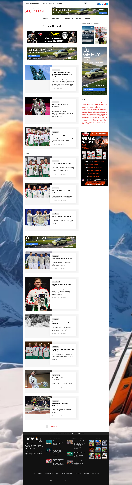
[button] (85, 3)
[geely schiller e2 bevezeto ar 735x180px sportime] (52, 53)
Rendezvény (94, 114)
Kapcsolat (59, 3)
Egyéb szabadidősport (67, 473)
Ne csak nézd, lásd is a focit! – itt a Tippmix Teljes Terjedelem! (79, 454)
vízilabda (92, 121)
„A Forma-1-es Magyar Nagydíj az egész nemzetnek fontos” (79, 462)
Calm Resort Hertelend (48, 3)
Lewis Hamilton (88, 111)
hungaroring (91, 108)
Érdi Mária (98, 121)
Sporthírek (56, 18)
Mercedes (85, 112)
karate (86, 109)
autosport (98, 101)
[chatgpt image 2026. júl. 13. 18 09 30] (94, 157)
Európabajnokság (94, 104)
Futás (34, 473)
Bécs (104, 103)
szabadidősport (99, 116)
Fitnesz (57, 473)
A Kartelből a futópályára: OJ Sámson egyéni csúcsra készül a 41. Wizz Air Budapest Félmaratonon (58, 451)
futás (98, 106)
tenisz (89, 117)
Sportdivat (67, 18)
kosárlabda (98, 109)
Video (84, 119)
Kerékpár (40, 473)
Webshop (87, 18)
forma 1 (86, 106)
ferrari (101, 104)
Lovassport (86, 473)
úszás (87, 122)
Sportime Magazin (89, 116)
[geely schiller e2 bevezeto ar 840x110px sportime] (80, 11)
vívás (86, 121)
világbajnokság (91, 119)
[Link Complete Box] (52, 79)
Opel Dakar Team (100, 112)
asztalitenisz (85, 101)
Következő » (54, 426)
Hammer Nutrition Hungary (32, 3)
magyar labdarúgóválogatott (100, 111)
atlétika (92, 101)
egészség (85, 104)
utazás (102, 117)
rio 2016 (101, 114)
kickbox (92, 109)
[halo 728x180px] (52, 36)
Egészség (79, 18)
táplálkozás (96, 117)
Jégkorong (98, 108)
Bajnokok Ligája (91, 103)
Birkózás (99, 103)
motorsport (92, 112)
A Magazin (45, 18)
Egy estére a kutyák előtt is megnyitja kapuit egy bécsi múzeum (58, 442)
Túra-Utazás (78, 473)
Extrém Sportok (49, 473)
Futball (93, 106)
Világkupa (98, 119)
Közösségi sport (95, 473)
